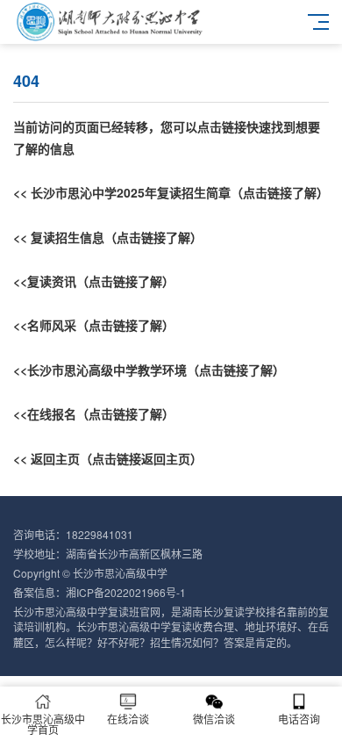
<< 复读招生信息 (58, 237)
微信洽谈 (214, 718)
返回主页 (55, 458)
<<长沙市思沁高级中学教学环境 (100, 369)
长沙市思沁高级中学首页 (43, 724)
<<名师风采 (44, 325)
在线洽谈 (128, 718)
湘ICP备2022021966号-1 (126, 592)
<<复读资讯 (44, 281)
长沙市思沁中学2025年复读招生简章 (131, 192)
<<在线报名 (44, 413)
